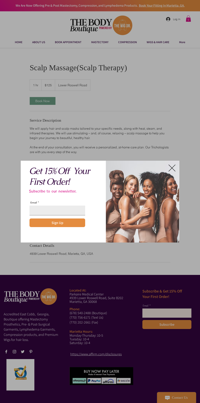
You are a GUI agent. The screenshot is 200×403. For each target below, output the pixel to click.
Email (33, 202)
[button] (172, 168)
